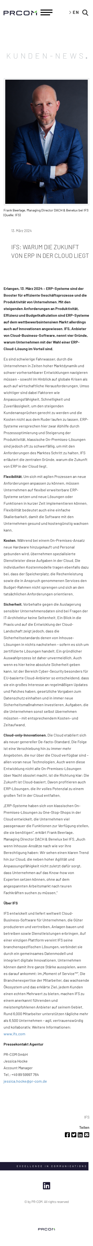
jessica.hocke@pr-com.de (25, 1081)
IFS (86, 1117)
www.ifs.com (14, 1033)
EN (76, 12)
